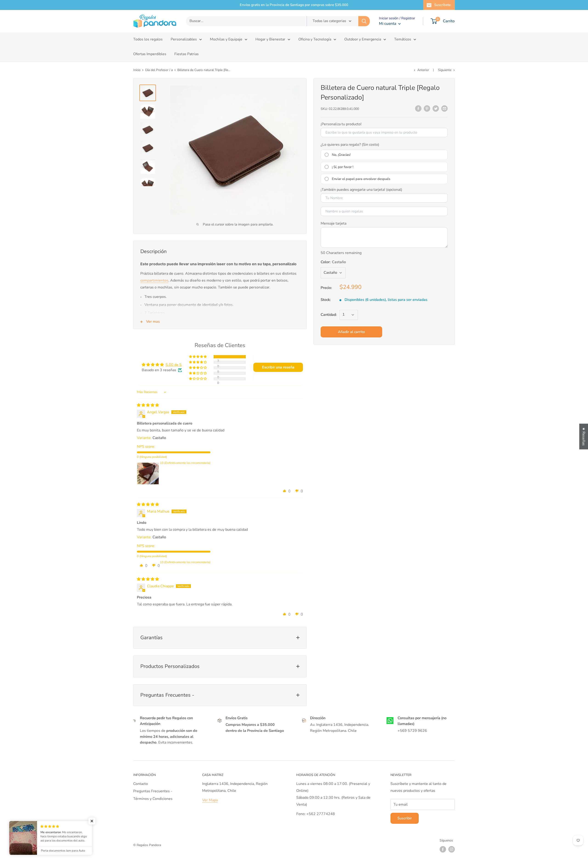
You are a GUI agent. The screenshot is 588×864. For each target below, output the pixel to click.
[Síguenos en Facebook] (443, 849)
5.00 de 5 (174, 364)
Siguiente (444, 70)
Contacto (140, 783)
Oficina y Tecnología (314, 39)
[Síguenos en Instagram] (451, 849)
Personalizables (184, 39)
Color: (333, 262)
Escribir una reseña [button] (278, 367)
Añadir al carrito (351, 331)
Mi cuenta (388, 23)
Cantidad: (329, 314)
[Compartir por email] (444, 108)
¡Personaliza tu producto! (341, 124)
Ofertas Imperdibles (149, 54)
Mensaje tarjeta (333, 223)
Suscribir (404, 818)
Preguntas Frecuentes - (152, 791)
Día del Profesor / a (159, 70)
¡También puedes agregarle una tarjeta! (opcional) (361, 189)
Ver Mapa (210, 800)
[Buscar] (364, 21)
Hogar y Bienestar (270, 39)
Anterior (423, 70)
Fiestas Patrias (186, 54)
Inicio (137, 70)
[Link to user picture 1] (148, 473)
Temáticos (402, 39)
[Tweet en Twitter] (436, 108)
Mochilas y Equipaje (226, 39)
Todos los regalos (148, 39)
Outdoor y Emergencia (362, 39)
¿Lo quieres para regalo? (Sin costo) (350, 144)
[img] (148, 405)
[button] (198, 356)
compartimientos (154, 280)
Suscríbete (442, 5)
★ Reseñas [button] (583, 436)
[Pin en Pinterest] (427, 108)
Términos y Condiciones (152, 798)
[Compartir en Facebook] (418, 108)
